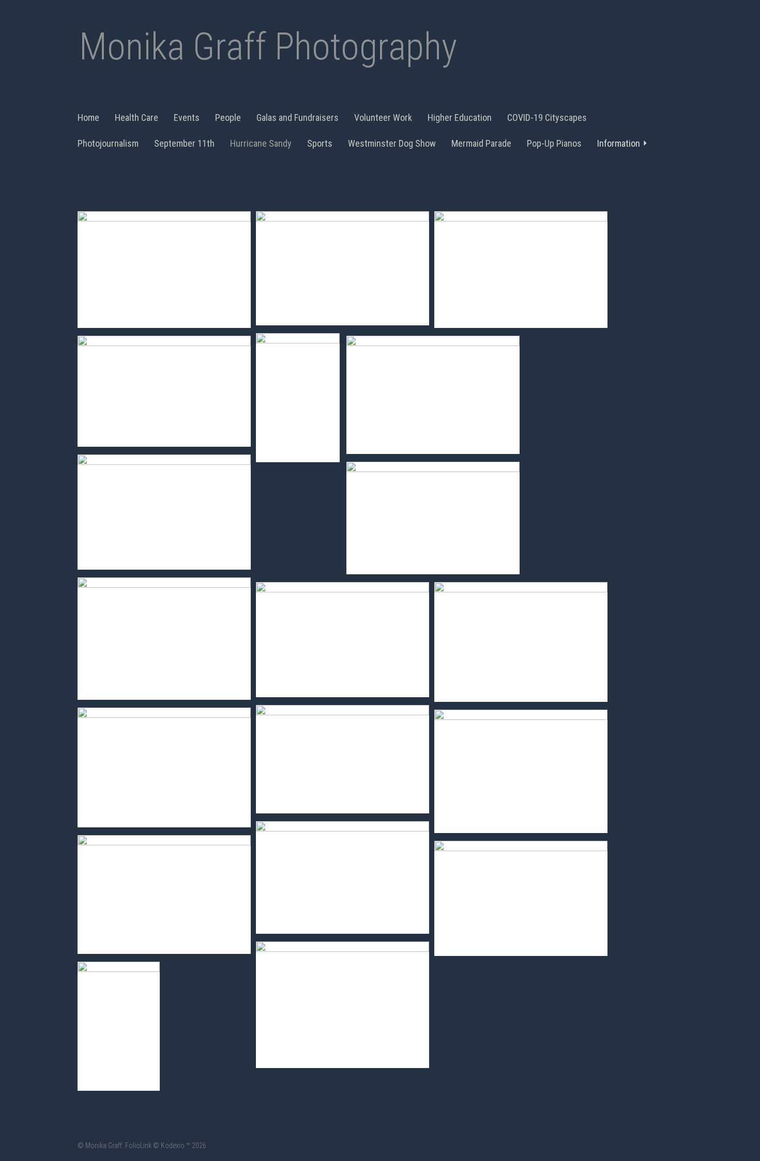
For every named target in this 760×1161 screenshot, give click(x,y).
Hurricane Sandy (261, 143)
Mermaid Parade (481, 143)
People (228, 117)
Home (88, 117)
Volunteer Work (383, 117)
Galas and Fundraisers (297, 117)
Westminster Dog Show (392, 143)
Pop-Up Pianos (554, 143)
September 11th (184, 143)
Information (618, 143)
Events (187, 117)
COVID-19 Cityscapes (547, 117)
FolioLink (138, 1145)
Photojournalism (108, 143)
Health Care (136, 117)
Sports (319, 143)
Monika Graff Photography (268, 47)
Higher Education (460, 117)
